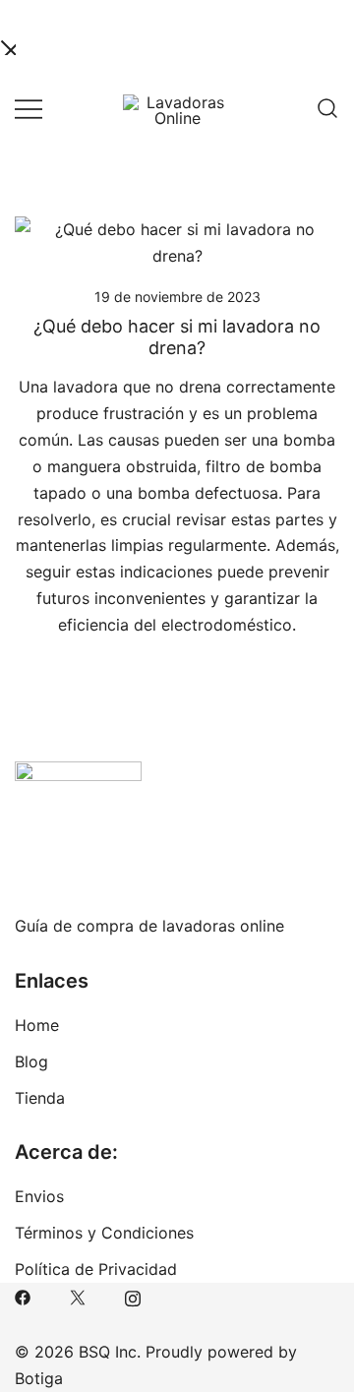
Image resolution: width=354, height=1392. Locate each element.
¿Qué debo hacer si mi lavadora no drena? (177, 337)
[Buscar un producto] (327, 108)
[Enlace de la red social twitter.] (78, 1295)
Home (37, 1025)
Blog (31, 1061)
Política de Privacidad (96, 1269)
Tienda (40, 1098)
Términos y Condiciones (104, 1232)
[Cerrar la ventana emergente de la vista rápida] (8, 45)
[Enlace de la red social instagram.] (133, 1295)
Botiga (39, 1378)
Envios (39, 1196)
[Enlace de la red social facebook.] (22, 1295)
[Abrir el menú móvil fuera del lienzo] (28, 107)
